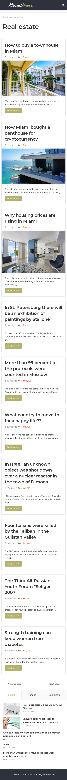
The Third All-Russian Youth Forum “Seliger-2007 (28, 586)
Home (7, 17)
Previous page (14, 684)
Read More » (13, 110)
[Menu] (3, 6)
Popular (11, 694)
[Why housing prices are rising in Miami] (34, 252)
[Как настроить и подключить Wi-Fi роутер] (11, 709)
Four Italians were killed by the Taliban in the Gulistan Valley (30, 531)
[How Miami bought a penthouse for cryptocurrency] (34, 167)
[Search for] (63, 6)
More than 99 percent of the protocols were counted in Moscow (31, 368)
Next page (54, 684)
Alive (6, 744)
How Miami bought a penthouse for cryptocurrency (27, 133)
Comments (54, 694)
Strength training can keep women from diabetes (28, 638)
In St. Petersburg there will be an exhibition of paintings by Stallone (33, 313)
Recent (32, 694)
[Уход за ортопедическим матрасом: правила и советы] (11, 723)
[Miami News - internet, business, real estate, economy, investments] (20, 5)
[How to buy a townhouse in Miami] (34, 79)
